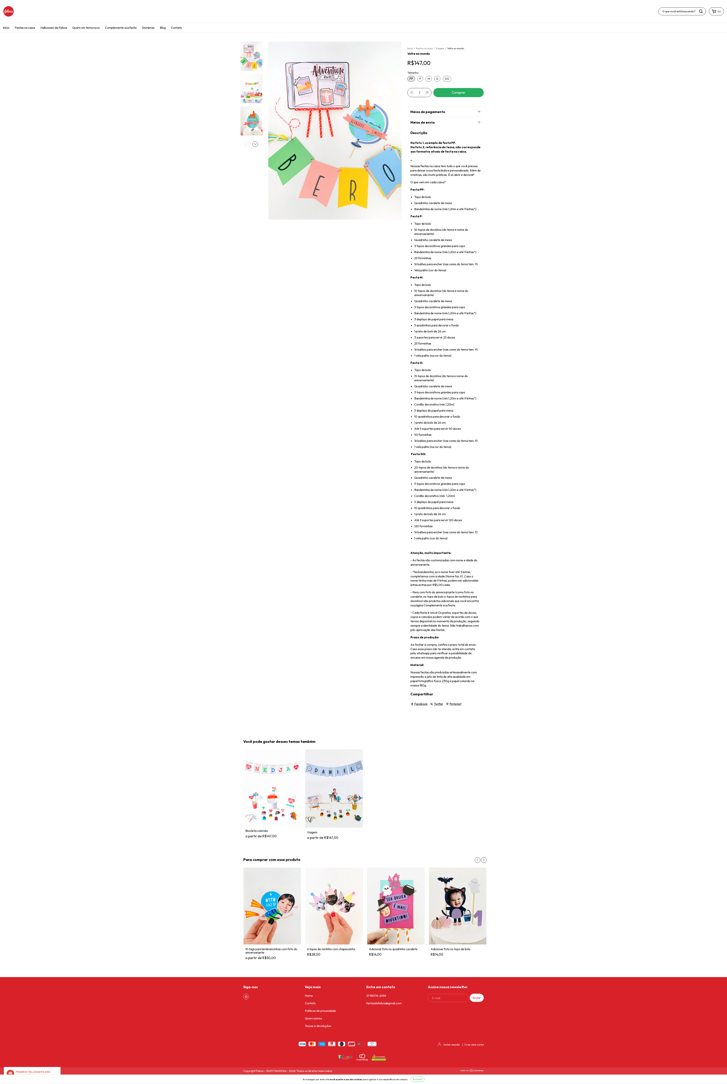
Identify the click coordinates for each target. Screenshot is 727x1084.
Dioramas (148, 28)
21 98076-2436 (376, 995)
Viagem (440, 48)
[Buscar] (701, 11)
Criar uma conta (474, 1044)
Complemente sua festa (121, 28)
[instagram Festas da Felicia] (246, 996)
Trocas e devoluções (318, 1026)
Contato (176, 28)
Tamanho (413, 72)
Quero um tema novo (86, 28)
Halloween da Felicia (53, 28)
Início (6, 28)
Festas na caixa (25, 28)
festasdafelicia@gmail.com (384, 1003)
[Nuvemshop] (472, 1071)
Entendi (417, 1079)
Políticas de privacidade (320, 1011)
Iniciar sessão (452, 1044)
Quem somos (313, 1018)
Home (309, 995)
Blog (163, 28)
